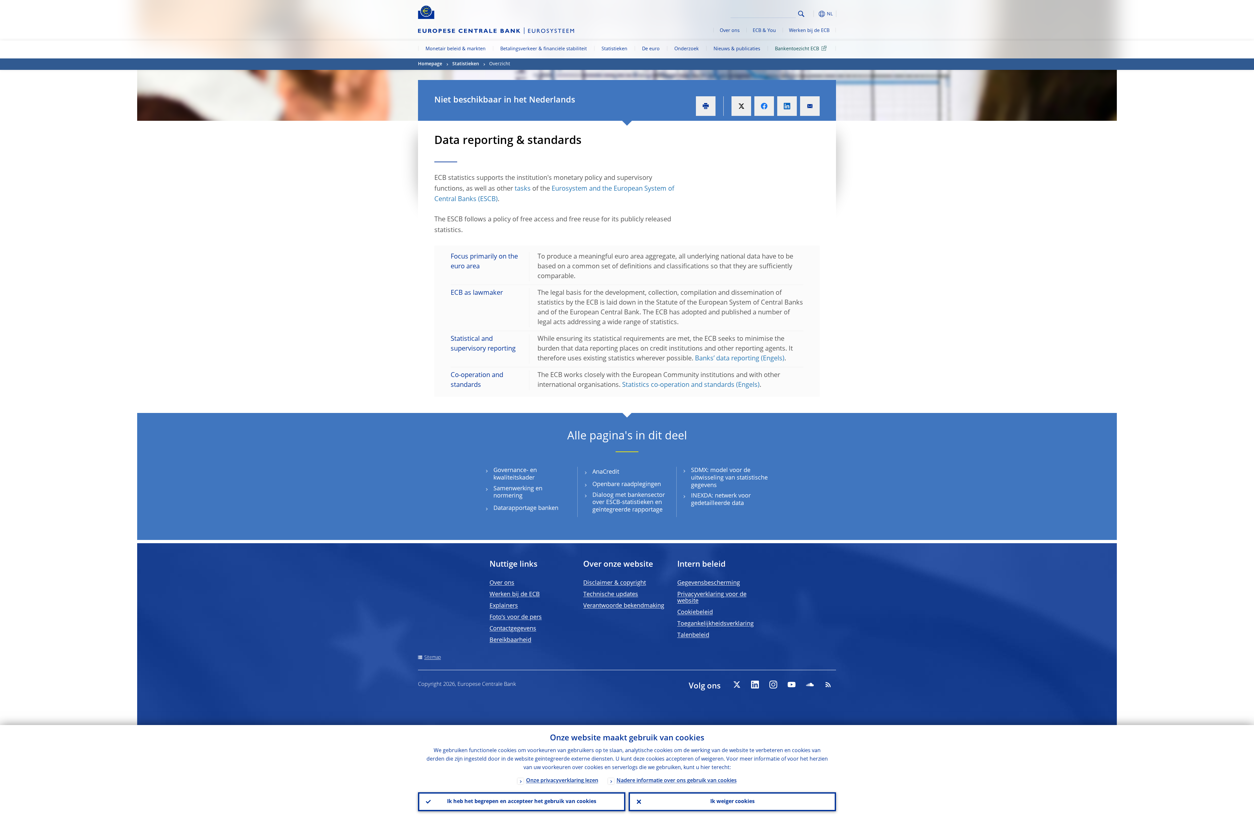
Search (801, 14)
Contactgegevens (513, 629)
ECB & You (764, 30)
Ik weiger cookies (732, 801)
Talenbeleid (693, 635)
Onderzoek (686, 49)
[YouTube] (791, 684)
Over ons (730, 30)
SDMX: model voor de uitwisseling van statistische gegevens (729, 477)
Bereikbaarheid (510, 640)
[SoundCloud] (810, 684)
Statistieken (614, 49)
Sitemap (432, 657)
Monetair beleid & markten (456, 49)
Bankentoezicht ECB (797, 49)
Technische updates (610, 594)
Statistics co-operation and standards (678, 385)
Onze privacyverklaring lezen (562, 780)
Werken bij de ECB (809, 30)
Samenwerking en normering (517, 492)
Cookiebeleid (695, 612)
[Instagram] (773, 684)
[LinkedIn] (755, 684)
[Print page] (705, 106)
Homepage (430, 64)
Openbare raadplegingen (626, 484)
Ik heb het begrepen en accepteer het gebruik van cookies (521, 801)
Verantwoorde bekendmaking (623, 606)
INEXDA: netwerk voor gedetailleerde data (721, 499)
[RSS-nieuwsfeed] (828, 684)
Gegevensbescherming (708, 583)
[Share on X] (741, 106)
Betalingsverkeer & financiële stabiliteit (543, 49)
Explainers (504, 606)
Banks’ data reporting (727, 358)
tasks (523, 189)
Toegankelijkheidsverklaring (715, 624)
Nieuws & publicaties (737, 49)
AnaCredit (605, 472)
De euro (651, 49)
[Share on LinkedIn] (787, 106)
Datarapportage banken (525, 508)
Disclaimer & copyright (614, 583)
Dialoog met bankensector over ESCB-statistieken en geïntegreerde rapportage (628, 502)
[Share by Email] (810, 106)
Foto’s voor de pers (516, 617)
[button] (813, 13)
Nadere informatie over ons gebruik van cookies (677, 780)
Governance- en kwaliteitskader (515, 474)
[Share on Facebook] (764, 106)
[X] (737, 684)
